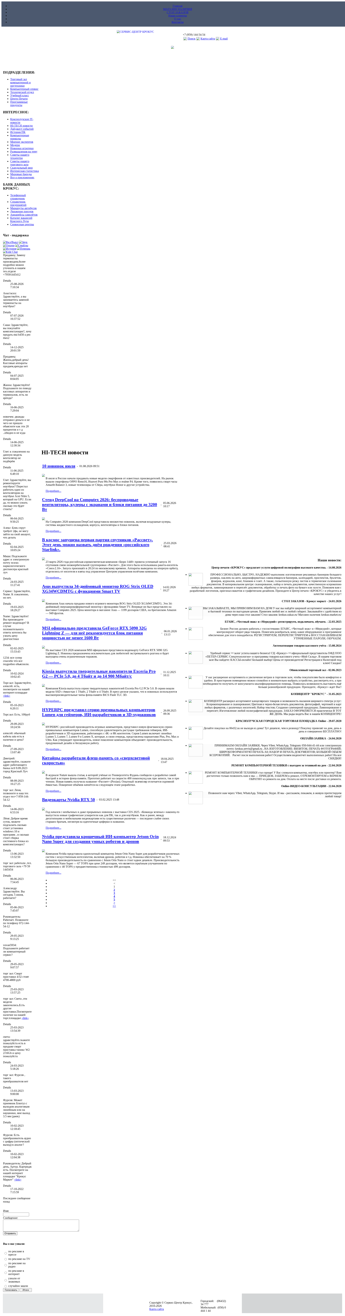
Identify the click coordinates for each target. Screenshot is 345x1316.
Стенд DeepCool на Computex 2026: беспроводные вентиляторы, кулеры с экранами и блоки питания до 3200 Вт (99, 504)
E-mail (224, 38)
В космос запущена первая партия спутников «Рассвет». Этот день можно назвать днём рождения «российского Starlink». (97, 544)
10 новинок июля (58, 466)
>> (114, 906)
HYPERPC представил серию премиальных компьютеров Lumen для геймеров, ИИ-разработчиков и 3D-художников (99, 712)
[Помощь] (23, 248)
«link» (6, 695)
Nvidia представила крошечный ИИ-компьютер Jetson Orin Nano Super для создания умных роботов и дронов (100, 839)
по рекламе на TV (19, 1258)
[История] (9, 248)
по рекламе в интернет (16, 1272)
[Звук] (23, 242)
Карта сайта (208, 38)
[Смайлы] (21, 245)
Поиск (192, 38)
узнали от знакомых (14, 1280)
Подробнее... (53, 490)
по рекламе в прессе (16, 1253)
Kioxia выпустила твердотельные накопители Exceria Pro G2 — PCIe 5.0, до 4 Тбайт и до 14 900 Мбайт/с (99, 673)
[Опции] (9, 245)
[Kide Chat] (10, 251)
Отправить (10, 1233)
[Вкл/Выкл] (10, 242)
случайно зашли (18, 1285)
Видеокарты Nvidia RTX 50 (68, 799)
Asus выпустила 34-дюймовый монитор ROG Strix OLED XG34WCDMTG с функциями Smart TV (97, 589)
